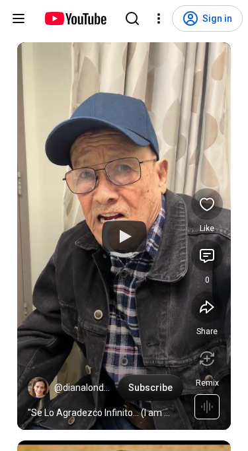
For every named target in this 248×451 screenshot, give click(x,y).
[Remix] (207, 358)
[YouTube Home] (75, 18)
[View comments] (207, 255)
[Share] (207, 307)
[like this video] (207, 204)
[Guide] (18, 18)
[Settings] (159, 18)
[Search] (132, 18)
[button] (38, 387)
